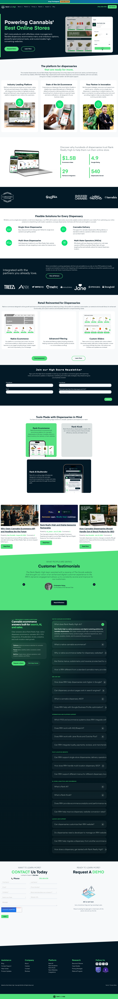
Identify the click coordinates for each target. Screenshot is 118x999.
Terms (107, 985)
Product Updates (6, 971)
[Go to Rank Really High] (59, 996)
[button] (24, 584)
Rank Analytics (52, 965)
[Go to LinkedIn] (97, 964)
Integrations (52, 972)
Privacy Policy (113, 985)
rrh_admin (49, 531)
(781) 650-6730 (102, 6)
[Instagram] (103, 964)
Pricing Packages (77, 968)
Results (40, 6)
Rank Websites (52, 970)
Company (29, 960)
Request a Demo (18, 663)
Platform (26, 6)
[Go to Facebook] (100, 964)
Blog (54, 6)
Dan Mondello (11, 535)
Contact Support (6, 966)
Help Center (5, 968)
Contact (27, 968)
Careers (27, 966)
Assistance (6, 960)
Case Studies (76, 966)
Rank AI (50, 963)
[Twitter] (106, 964)
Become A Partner (77, 963)
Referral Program (77, 971)
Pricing (33, 6)
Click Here (35, 875)
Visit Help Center (33, 663)
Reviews (27, 971)
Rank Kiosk (51, 967)
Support (47, 6)
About (19, 6)
